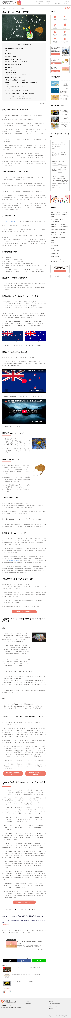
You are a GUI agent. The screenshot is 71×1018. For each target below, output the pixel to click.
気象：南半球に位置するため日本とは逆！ (15, 80)
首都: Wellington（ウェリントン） (13, 51)
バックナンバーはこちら (60, 271)
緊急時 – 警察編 (55, 71)
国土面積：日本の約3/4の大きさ (13, 59)
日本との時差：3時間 (10, 72)
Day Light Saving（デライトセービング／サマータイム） (18, 74)
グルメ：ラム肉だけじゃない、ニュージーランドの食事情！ (20, 93)
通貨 (8, 84)
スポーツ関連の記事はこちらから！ (13, 773)
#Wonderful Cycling (56, 259)
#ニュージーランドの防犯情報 (58, 232)
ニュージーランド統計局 (8, 221)
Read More (5, 924)
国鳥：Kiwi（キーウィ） (11, 70)
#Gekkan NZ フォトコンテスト (58, 261)
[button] (68, 276)
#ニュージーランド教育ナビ (58, 237)
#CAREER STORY (55, 256)
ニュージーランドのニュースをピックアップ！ (16, 96)
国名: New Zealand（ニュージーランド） (15, 48)
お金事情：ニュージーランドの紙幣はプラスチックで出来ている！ (21, 82)
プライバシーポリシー (54, 1006)
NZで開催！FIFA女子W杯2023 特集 (35, 773)
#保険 (52, 242)
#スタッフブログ (55, 248)
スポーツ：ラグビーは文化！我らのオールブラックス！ (19, 90)
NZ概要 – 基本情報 (56, 63)
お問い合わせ (28, 1003)
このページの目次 (22, 44)
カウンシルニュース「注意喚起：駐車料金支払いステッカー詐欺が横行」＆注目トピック (59, 169)
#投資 (52, 240)
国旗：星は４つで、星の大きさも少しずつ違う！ (17, 61)
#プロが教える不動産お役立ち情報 (59, 226)
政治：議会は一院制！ (10, 56)
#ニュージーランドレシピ (57, 234)
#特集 (52, 216)
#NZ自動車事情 (55, 251)
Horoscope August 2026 (58, 161)
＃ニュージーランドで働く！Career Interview (58, 220)
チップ (8, 88)
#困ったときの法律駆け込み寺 (58, 229)
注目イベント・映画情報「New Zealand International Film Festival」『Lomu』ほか (60, 144)
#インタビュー (54, 245)
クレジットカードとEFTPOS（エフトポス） (16, 86)
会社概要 (27, 1001)
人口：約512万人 (9, 53)
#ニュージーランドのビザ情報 (58, 224)
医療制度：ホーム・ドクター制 (13, 77)
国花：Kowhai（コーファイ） (12, 67)
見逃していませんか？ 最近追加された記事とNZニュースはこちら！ (59, 213)
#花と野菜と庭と (55, 253)
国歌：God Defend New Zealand (13, 64)
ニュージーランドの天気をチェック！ (24, 611)
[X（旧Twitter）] (67, 8)
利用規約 (51, 1008)
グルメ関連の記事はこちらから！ (24, 902)
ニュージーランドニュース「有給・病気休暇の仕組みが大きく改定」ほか (22, 98)
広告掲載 (51, 1001)
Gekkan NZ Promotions (30, 1006)
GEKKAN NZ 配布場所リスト (55, 1003)
